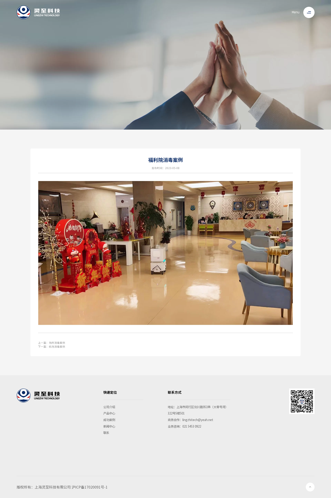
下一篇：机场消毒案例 (51, 346)
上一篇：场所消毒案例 (51, 342)
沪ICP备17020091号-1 (90, 487)
